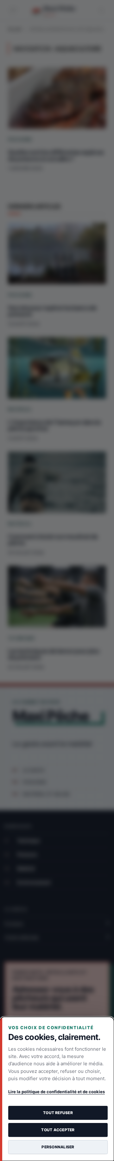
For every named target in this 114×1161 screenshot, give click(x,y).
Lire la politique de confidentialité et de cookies (56, 1091)
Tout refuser (58, 1112)
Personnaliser (57, 1147)
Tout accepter (57, 1129)
